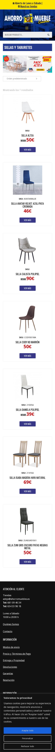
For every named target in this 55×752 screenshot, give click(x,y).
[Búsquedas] (48, 35)
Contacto (7, 631)
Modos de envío (11, 647)
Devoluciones (10, 667)
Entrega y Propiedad (14, 660)
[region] (27, 723)
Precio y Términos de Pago (17, 653)
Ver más (27, 149)
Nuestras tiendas (28, 6)
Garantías (8, 673)
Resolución (8, 680)
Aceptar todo (27, 730)
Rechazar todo (27, 746)
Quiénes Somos (11, 624)
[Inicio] (27, 18)
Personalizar (27, 738)
